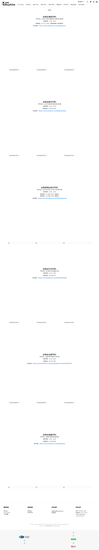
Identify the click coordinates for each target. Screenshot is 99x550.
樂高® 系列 (35, 4)
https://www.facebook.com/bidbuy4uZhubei (52, 278)
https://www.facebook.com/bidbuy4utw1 (52, 26)
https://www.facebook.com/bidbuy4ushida (52, 111)
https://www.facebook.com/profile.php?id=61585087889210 (52, 363)
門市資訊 (65, 4)
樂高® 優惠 (81, 4)
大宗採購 (6, 514)
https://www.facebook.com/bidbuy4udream (52, 198)
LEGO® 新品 (20, 4)
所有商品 (28, 4)
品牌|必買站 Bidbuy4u (57, 511)
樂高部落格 (73, 4)
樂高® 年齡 (51, 4)
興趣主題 (59, 4)
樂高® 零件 (43, 4)
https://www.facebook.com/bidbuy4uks (52, 443)
